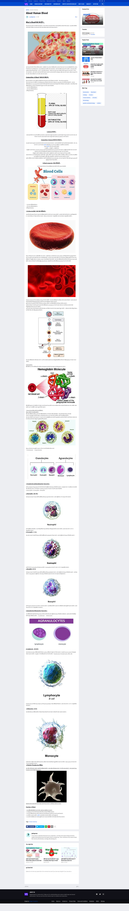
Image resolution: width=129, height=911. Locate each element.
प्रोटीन (45, 144)
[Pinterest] (49, 826)
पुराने (77, 886)
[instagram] (104, 1)
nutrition (99, 103)
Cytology (85, 94)
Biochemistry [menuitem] (48, 4)
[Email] (52, 826)
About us (30, 1)
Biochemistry (86, 92)
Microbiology (86, 100)
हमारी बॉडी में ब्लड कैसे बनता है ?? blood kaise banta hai (68, 859)
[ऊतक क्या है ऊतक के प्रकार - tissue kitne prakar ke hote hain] (34, 852)
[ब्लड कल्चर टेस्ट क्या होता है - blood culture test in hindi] (86, 81)
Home (25, 1)
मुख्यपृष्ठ (27, 9)
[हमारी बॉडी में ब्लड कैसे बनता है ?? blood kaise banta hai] (69, 852)
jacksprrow (34, 833)
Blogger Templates (33, 901)
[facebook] (99, 1)
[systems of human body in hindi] (86, 59)
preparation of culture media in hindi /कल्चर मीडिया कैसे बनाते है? (92, 19)
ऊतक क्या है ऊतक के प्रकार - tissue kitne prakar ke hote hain (33, 859)
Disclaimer (59, 1)
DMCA (64, 1)
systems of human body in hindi (96, 58)
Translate (93, 34)
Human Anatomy (34, 9)
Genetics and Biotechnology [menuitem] (69, 4)
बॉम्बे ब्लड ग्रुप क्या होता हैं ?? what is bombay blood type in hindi (51, 859)
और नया (26, 886)
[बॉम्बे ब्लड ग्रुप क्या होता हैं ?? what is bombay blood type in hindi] (52, 852)
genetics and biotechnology (89, 103)
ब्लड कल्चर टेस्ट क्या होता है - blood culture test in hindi (96, 80)
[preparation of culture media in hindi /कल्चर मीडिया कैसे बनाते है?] (86, 65)
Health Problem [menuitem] (34, 8)
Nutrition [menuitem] (95, 4)
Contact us (36, 1)
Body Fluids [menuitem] (81, 4)
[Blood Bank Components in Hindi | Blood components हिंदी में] (86, 73)
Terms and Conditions (51, 1)
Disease (91, 94)
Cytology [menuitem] (42, 8)
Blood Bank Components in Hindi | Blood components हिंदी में (96, 73)
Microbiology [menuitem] (57, 4)
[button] (103, 4)
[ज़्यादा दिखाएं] (55, 826)
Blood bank (93, 92)
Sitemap (68, 1)
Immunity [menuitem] (88, 4)
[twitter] (102, 1)
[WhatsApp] (46, 826)
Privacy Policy (42, 1)
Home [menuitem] (31, 4)
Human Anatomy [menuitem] (39, 4)
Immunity (95, 97)
